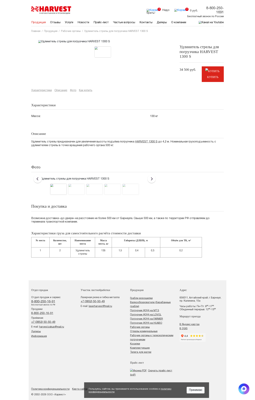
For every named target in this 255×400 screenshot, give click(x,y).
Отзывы (55, 22)
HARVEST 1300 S (146, 142)
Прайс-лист (101, 22)
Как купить (85, 90)
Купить (212, 77)
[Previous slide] (37, 179)
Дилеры (162, 22)
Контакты (145, 22)
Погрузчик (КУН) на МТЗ (144, 311)
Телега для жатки (140, 352)
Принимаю (195, 390)
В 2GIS (184, 329)
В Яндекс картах (189, 324)
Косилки (135, 344)
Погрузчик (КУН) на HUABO (146, 323)
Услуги (69, 22)
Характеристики (41, 90)
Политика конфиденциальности (50, 389)
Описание (60, 90)
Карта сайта (79, 389)
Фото (73, 90)
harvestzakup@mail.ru (51, 327)
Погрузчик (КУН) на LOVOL (145, 315)
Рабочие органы (140, 327)
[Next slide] (151, 179)
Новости (83, 22)
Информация (39, 336)
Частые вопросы (124, 22)
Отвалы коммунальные (144, 331)
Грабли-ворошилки (141, 298)
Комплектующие (140, 348)
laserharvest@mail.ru (100, 306)
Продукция (38, 22)
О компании (178, 22)
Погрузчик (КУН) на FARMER (146, 319)
